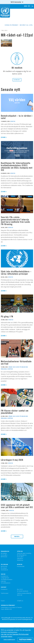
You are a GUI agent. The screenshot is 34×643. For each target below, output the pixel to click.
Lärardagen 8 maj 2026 (12, 459)
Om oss (3, 574)
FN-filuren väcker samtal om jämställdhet (14, 411)
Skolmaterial (4, 570)
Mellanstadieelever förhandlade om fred (16, 362)
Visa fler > (17, 536)
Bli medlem (4, 553)
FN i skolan (4, 564)
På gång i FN (7, 316)
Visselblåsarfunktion (6, 579)
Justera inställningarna (9, 639)
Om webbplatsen (5, 583)
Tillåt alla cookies (25, 639)
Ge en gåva (4, 555)
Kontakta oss (4, 576)
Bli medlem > (17, 79)
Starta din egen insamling (24, 553)
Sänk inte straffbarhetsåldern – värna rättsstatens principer (16, 272)
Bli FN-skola (4, 556)
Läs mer (3, 137)
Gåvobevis (20, 558)
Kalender (3, 581)
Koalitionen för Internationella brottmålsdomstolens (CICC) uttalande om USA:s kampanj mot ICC (16, 166)
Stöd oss (20, 551)
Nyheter (19, 564)
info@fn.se (20, 600)
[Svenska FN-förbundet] (5, 11)
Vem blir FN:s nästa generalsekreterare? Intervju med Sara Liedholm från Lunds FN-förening (15, 221)
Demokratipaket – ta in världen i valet (16, 116)
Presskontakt (20, 566)
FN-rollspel (4, 568)
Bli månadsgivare (22, 555)
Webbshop (20, 560)
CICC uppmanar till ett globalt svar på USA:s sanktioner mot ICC (17, 506)
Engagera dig (5, 551)
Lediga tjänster (5, 578)
